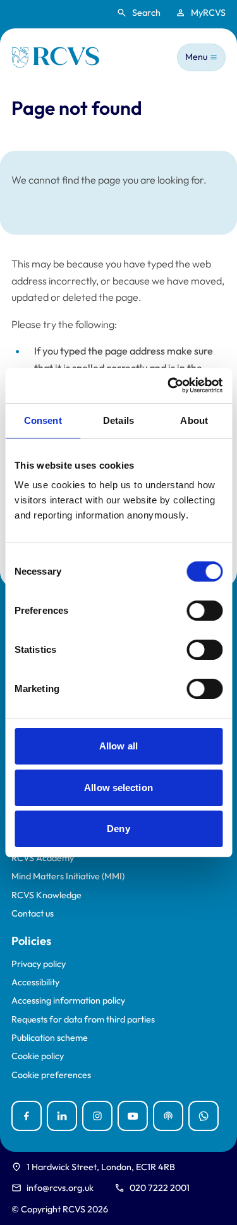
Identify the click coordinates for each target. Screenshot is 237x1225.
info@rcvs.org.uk (60, 1187)
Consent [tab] (43, 420)
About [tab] (194, 420)
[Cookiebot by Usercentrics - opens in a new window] (168, 385)
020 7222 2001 (160, 1187)
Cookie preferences (51, 1075)
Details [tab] (118, 420)
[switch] (204, 611)
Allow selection (118, 787)
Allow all (118, 746)
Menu (196, 56)
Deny (118, 828)
